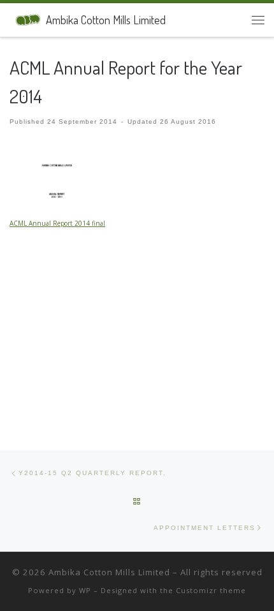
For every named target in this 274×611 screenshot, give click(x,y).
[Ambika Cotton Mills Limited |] (25, 18)
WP (85, 590)
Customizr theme (211, 590)
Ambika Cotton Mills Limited (109, 572)
